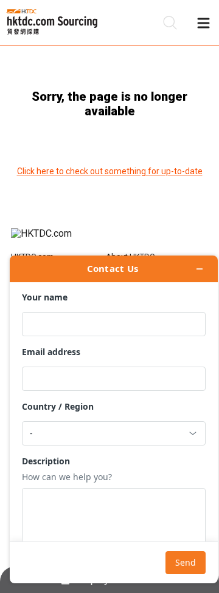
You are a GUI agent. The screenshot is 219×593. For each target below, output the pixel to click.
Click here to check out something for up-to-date (110, 171)
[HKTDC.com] (109, 239)
